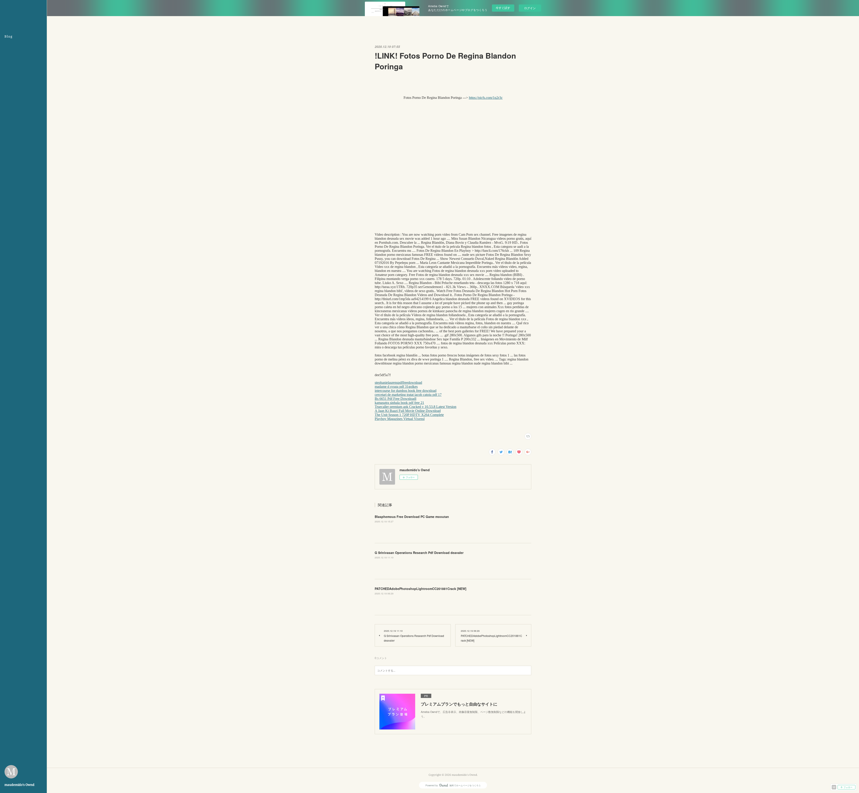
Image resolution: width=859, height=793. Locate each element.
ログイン (530, 8)
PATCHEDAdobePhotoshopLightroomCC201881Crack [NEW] (420, 588)
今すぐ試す (503, 8)
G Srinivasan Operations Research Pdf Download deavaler (419, 552)
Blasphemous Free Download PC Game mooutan (412, 516)
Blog (8, 36)
